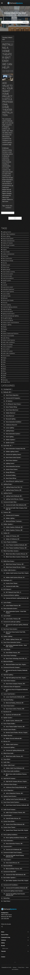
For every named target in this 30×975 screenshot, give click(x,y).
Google (4, 373)
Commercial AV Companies (13, 398)
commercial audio (7, 276)
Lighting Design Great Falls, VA (14, 487)
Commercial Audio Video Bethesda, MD (16, 505)
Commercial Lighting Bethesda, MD (15, 750)
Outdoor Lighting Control (12, 451)
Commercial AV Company (12, 515)
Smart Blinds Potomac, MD (13, 652)
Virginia (5, 249)
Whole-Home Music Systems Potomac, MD (17, 557)
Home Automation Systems (13, 433)
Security (5, 263)
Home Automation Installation (13, 422)
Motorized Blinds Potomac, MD (14, 868)
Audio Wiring (6, 338)
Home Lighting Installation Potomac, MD (16, 837)
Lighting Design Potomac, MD (13, 490)
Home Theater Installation (9, 70)
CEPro (4, 377)
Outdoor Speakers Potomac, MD (14, 530)
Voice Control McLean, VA (12, 862)
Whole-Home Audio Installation (11, 771)
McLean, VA (6, 741)
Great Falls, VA (7, 445)
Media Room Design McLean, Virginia (15, 567)
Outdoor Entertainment (8, 240)
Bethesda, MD (7, 392)
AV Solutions (9, 401)
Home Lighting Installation (10, 834)
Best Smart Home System (10, 629)
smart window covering (9, 271)
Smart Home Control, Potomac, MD (15, 708)
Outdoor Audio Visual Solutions (11, 322)
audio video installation (9, 342)
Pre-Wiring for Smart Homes (13, 404)
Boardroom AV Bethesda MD (13, 714)
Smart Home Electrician (12, 410)
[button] (2, 3)
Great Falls (5, 256)
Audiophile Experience (8, 289)
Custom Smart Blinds (8, 821)
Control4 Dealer (7, 815)
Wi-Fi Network (7, 589)
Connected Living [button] (5, 937)
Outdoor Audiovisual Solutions (10, 333)
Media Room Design (8, 260)
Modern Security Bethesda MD (14, 738)
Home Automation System (10, 608)
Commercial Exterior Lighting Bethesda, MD (17, 598)
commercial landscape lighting (10, 316)
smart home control (8, 287)
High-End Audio (7, 296)
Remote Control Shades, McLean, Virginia (16, 732)
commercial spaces (8, 311)
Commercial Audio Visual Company (12, 852)
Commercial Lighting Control (13, 454)
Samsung (5, 380)
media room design (8, 344)
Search (25, 22)
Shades (4, 327)
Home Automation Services (13, 466)
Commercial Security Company (11, 667)
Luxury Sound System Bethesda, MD (15, 697)
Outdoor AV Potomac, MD (12, 536)
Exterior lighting (7, 305)
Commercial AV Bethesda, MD (13, 849)
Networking (6, 898)
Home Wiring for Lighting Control (14, 481)
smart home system (8, 274)
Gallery (3, 943)
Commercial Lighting (8, 747)
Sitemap (14, 967)
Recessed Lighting (10, 419)
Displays (5, 329)
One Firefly (9, 967)
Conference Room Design (10, 784)
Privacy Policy (21, 967)
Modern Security (7, 735)
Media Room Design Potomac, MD (15, 564)
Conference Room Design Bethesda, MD (16, 787)
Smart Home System (8, 238)
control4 (5, 285)
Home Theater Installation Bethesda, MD (12, 71)
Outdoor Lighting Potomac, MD (14, 639)
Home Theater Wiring (11, 407)
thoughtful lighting (7, 318)
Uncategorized (7, 389)
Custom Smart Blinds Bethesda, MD (15, 824)
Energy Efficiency (10, 472)
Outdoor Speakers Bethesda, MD (14, 527)
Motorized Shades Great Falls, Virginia (16, 664)
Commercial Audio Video (9, 502)
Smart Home (6, 267)
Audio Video (6, 762)
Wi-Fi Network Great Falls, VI (13, 592)
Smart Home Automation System (11, 642)
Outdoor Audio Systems (9, 340)
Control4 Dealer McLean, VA (13, 818)
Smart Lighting (6, 236)
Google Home (6, 382)
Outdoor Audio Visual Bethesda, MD (15, 768)
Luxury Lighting (10, 427)
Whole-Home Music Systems (11, 551)
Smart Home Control (8, 706)
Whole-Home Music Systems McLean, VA (16, 554)
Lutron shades (6, 293)
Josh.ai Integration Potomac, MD (14, 793)
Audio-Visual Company (8, 245)
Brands (3, 945)
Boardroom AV (7, 711)
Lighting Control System (9, 796)
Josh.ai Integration (7, 346)
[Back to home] (15, 3)
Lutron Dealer (6, 615)
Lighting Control (7, 232)
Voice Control (6, 355)
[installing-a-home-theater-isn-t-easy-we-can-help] (7, 77)
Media (4, 369)
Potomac (5, 302)
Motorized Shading (8, 700)
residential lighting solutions (10, 307)
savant (4, 282)
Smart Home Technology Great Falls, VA (16, 658)
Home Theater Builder (9, 723)
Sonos (4, 366)
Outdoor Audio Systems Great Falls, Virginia (17, 573)
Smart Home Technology (9, 655)
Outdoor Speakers (10, 439)
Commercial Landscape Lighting (11, 621)
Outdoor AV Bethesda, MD (12, 539)
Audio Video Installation (9, 234)
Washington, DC (7, 580)
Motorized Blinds (7, 865)
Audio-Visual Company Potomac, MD (15, 812)
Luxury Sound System (9, 694)
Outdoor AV (6, 533)
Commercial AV (7, 846)
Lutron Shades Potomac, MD (13, 605)
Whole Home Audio (8, 753)
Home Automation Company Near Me (15, 448)
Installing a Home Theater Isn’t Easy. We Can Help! (7, 56)
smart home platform (8, 278)
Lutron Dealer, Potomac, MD (13, 618)
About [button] (2, 932)
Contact (3, 956)
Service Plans (4, 934)
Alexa (4, 371)
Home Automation (8, 840)
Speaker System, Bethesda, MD (14, 720)
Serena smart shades (8, 300)
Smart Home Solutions (11, 460)
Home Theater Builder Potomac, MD (15, 726)
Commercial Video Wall (9, 871)
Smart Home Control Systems (11, 802)
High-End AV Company (9, 778)
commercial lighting (8, 320)
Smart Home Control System (13, 457)
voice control (6, 349)
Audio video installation (8, 206)
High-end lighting (7, 309)
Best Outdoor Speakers (9, 877)
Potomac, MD (6, 512)
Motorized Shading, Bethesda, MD (14, 703)
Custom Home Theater (11, 583)
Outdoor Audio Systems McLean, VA (15, 577)
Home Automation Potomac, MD (14, 843)
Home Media (6, 759)
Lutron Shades (7, 602)
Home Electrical (10, 416)
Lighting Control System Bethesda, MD (16, 799)
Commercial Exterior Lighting (11, 595)
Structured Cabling (10, 475)
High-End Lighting (8, 674)
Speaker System (10, 442)
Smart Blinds (6, 649)
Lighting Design (10, 430)
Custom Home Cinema (11, 469)
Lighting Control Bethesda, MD (14, 496)
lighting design (6, 269)
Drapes (4, 358)
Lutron (4, 331)
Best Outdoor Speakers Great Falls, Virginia (17, 880)
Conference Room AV (11, 425)
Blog (2, 954)
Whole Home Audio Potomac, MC (14, 756)
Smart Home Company (9, 680)
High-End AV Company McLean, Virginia (16, 781)
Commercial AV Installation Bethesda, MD (17, 888)
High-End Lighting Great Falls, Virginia (16, 677)
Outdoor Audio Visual (8, 765)
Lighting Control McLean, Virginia (14, 499)
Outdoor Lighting (7, 324)
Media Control (6, 265)
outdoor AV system (8, 351)
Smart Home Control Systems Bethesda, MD (17, 805)
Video (4, 362)
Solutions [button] (3, 940)
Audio (4, 360)
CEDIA (4, 375)
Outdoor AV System (8, 243)
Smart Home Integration (12, 395)
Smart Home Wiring (11, 478)
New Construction (7, 258)
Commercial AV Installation (10, 885)
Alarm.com (5, 948)
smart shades (6, 252)
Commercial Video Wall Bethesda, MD (15, 874)
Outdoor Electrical (10, 413)
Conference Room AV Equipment (11, 686)
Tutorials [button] (3, 951)
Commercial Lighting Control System (13, 891)
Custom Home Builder (8, 335)
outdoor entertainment (8, 254)
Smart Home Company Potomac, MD (15, 683)
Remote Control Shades (9, 729)
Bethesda (5, 298)
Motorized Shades (8, 661)
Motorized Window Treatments (14, 521)
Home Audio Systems (8, 291)
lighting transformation (8, 313)
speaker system (7, 280)
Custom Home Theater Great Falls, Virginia (17, 830)
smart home (6, 247)
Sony (4, 364)
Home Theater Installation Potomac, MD (16, 548)
